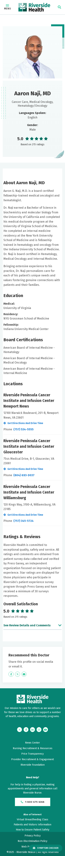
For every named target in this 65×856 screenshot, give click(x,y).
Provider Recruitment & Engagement (32, 759)
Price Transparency (32, 753)
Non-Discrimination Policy (32, 841)
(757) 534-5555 (23, 429)
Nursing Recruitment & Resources (32, 748)
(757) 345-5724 (23, 521)
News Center (32, 742)
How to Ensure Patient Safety (32, 829)
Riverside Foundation (33, 764)
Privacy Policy (33, 835)
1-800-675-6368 (34, 802)
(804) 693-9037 (23, 475)
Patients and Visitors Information (32, 824)
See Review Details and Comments (27, 625)
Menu (7, 8)
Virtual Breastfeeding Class (32, 819)
